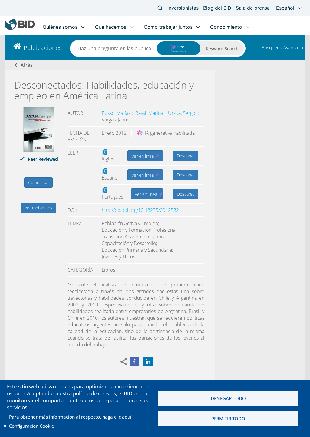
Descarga (185, 156)
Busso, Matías (117, 113)
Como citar (38, 182)
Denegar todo (228, 398)
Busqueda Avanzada (282, 47)
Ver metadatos (38, 208)
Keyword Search (222, 48)
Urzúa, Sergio (183, 113)
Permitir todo (228, 419)
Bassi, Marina (149, 113)
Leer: (74, 153)
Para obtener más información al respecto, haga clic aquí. (71, 417)
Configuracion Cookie (31, 426)
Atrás (27, 65)
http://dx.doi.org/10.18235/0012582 (140, 210)
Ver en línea (143, 156)
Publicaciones (43, 48)
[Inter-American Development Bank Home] (20, 28)
